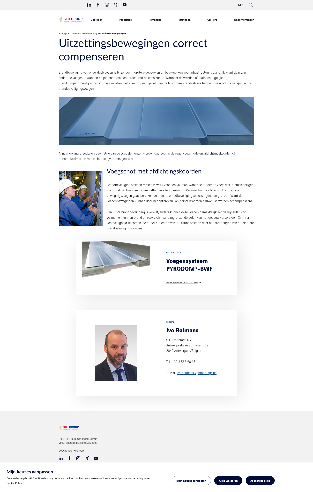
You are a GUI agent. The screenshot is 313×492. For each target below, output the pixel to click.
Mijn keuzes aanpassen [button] (191, 480)
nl (239, 5)
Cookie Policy (14, 483)
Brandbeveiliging (89, 33)
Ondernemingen (244, 19)
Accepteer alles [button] (260, 480)
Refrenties (155, 19)
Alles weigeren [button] (228, 480)
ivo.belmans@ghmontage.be (196, 372)
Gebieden (97, 19)
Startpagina (64, 33)
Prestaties (125, 19)
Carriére (212, 19)
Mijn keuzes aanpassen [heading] (30, 472)
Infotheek (185, 19)
